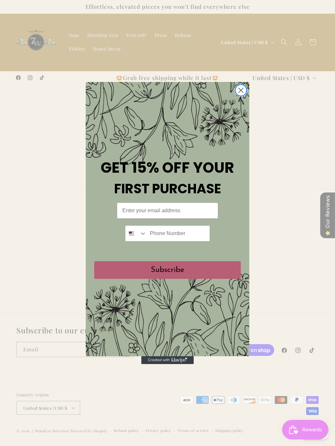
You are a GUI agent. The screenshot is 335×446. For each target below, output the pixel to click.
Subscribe (167, 270)
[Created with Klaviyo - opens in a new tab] (167, 360)
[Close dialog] (241, 90)
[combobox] (136, 233)
